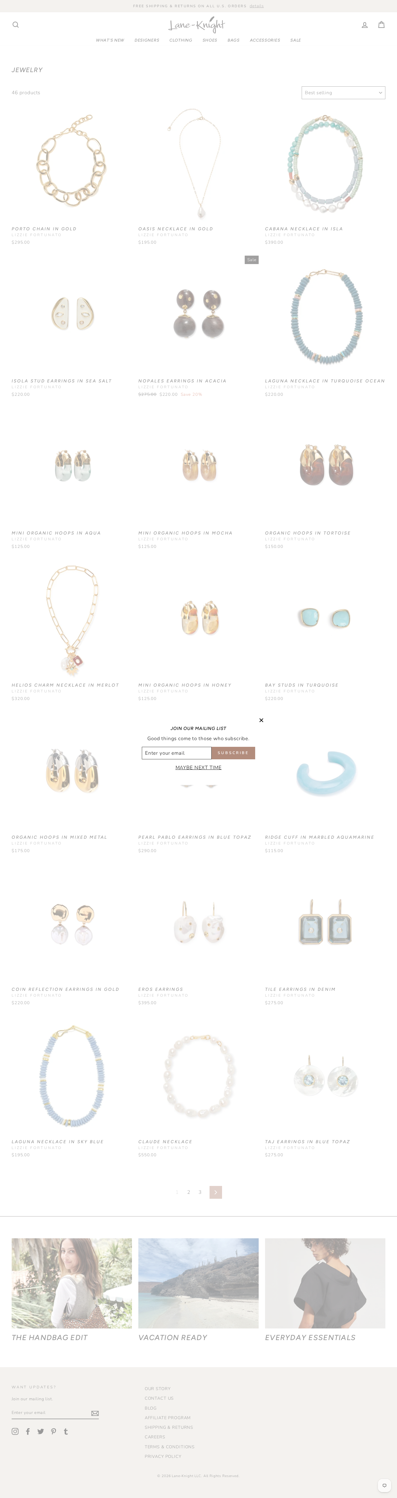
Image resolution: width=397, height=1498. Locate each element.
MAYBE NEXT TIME (199, 767)
